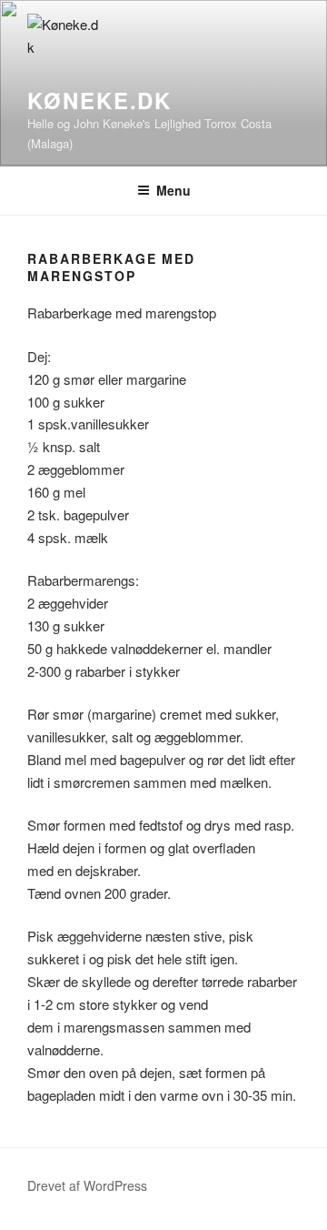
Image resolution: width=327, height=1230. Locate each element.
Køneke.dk (99, 100)
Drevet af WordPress (87, 1185)
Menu (173, 190)
